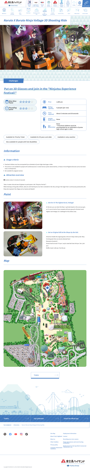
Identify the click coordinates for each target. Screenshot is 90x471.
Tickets (36, 375)
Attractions (16, 425)
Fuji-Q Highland (7, 425)
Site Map (52, 433)
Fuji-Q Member (39, 418)
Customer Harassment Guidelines (56, 448)
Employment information (69, 433)
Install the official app (71, 418)
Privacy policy (54, 445)
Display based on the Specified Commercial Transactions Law (74, 446)
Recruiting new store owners (70, 439)
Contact (65, 436)
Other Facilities (54, 442)
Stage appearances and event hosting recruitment (73, 442)
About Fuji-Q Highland (56, 436)
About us (52, 439)
